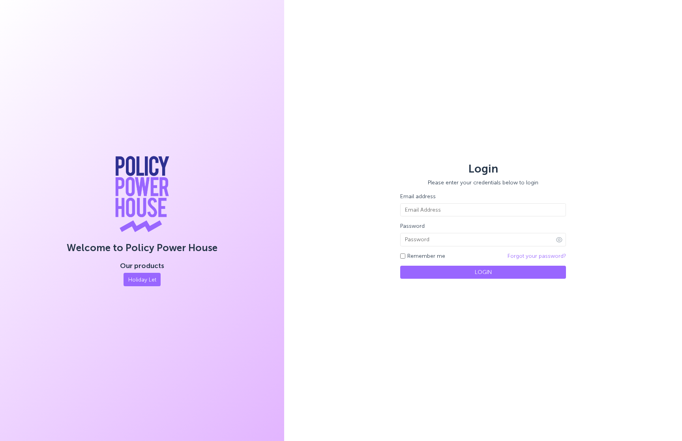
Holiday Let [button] (142, 279)
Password (412, 226)
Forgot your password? (537, 256)
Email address (418, 196)
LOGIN (483, 272)
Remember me (426, 256)
